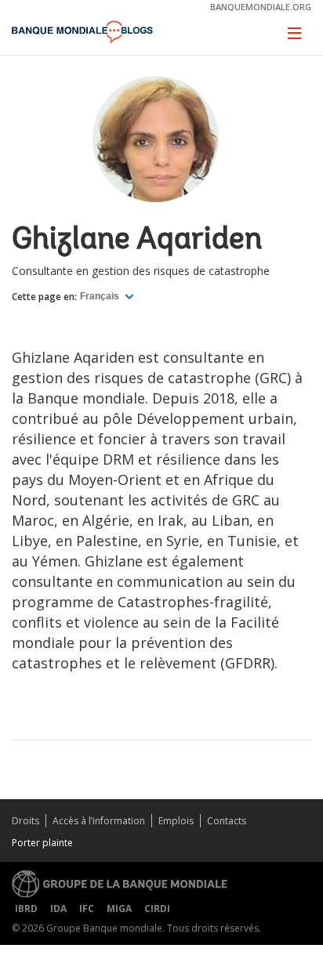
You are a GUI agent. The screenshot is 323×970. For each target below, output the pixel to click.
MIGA (119, 908)
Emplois (176, 820)
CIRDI (157, 908)
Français (101, 296)
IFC (86, 908)
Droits (25, 820)
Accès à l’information (99, 820)
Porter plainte (42, 842)
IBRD (26, 908)
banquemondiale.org (260, 6)
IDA (58, 908)
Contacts (226, 820)
